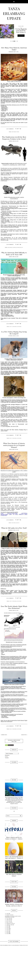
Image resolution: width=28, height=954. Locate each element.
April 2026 (8, 922)
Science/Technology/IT (17, 247)
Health (17, 522)
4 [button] (16, 41)
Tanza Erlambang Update (14, 13)
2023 (7, 928)
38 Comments (11, 520)
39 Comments (11, 244)
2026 (7, 913)
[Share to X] (17, 129)
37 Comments (11, 128)
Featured (14, 131)
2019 (7, 933)
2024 (7, 927)
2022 (7, 929)
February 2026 (9, 923)
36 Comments (11, 323)
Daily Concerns (13, 326)
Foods (17, 131)
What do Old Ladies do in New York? (14, 528)
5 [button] (17, 41)
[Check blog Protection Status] (14, 745)
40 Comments (11, 435)
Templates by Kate (24, 945)
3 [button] (14, 41)
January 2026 (9, 924)
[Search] (20, 816)
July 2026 (8, 918)
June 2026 (8, 919)
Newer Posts (4, 734)
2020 (7, 932)
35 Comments (11, 726)
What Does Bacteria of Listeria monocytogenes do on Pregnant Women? (14, 445)
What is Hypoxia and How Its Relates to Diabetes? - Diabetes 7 (14, 839)
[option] (14, 31)
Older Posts (24, 734)
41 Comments (11, 598)
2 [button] (12, 41)
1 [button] (11, 41)
